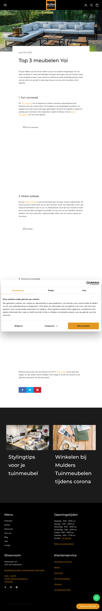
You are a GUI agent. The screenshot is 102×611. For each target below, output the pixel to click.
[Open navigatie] (5, 5)
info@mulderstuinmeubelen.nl (16, 579)
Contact (7, 545)
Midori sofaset (30, 202)
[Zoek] (91, 5)
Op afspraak (66, 538)
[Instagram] (11, 587)
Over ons (7, 533)
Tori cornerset (26, 103)
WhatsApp (8, 582)
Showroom (8, 529)
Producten (8, 521)
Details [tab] (51, 290)
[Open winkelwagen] (97, 5)
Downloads (58, 573)
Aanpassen (49, 326)
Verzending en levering (63, 562)
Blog (6, 537)
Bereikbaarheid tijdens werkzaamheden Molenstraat (24, 570)
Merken (7, 525)
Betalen (57, 567)
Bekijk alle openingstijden (64, 544)
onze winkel (61, 372)
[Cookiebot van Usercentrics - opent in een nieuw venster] (88, 283)
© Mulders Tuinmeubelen (19, 604)
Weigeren (19, 326)
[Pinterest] (17, 587)
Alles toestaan (83, 326)
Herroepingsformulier (62, 590)
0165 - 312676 (10, 576)
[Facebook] (5, 587)
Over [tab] (84, 290)
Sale (6, 541)
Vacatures (58, 584)
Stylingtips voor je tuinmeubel (23, 465)
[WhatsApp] (96, 597)
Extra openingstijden (62, 579)
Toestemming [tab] (18, 290)
